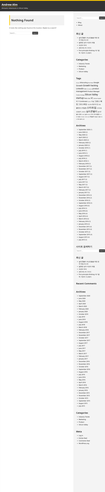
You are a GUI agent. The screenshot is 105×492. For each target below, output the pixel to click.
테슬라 (92, 117)
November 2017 (84, 169)
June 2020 (82, 132)
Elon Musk (90, 82)
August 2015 (83, 237)
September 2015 (84, 234)
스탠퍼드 (83, 111)
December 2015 (84, 227)
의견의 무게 (83, 45)
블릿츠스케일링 (81, 108)
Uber (89, 98)
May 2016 (82, 213)
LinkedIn (80, 88)
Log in (81, 435)
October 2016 (83, 200)
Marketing (82, 66)
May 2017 (82, 185)
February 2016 (84, 221)
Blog (79, 22)
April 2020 (82, 137)
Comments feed (84, 441)
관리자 (89, 101)
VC (92, 98)
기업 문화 (89, 104)
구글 (92, 101)
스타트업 (91, 107)
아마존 (83, 114)
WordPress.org (84, 443)
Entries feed (83, 438)
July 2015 (82, 240)
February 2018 (84, 164)
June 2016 (82, 211)
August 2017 (83, 177)
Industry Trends (84, 64)
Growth (79, 85)
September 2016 (84, 203)
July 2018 (82, 158)
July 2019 (82, 150)
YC (77, 101)
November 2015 (84, 229)
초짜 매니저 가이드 (85, 48)
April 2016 (82, 216)
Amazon (77, 82)
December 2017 (84, 166)
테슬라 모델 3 (98, 116)
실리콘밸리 (91, 111)
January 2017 (83, 192)
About (80, 25)
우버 (92, 114)
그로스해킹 (82, 104)
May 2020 (82, 135)
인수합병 (78, 116)
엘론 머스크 (87, 114)
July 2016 (82, 208)
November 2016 (84, 198)
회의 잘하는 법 (80, 119)
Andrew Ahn (10, 4)
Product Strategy (80, 95)
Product (81, 69)
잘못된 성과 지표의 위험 (87, 43)
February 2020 (84, 143)
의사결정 (96, 114)
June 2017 (82, 182)
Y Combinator (83, 101)
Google (96, 82)
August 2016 (83, 206)
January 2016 (83, 224)
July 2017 (82, 179)
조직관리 (82, 116)
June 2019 (82, 153)
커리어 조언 (87, 116)
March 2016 (83, 219)
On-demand (89, 89)
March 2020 (83, 140)
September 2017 (84, 174)
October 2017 (83, 171)
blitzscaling (84, 83)
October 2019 (83, 148)
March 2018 (83, 161)
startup (80, 97)
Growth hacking (90, 85)
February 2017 (84, 190)
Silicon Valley (83, 72)
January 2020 (83, 145)
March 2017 (83, 187)
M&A (85, 89)
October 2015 (83, 232)
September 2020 (84, 130)
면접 (100, 104)
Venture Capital (97, 98)
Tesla (85, 98)
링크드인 (95, 104)
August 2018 (83, 156)
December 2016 (84, 195)
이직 (101, 114)
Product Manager (94, 91)
